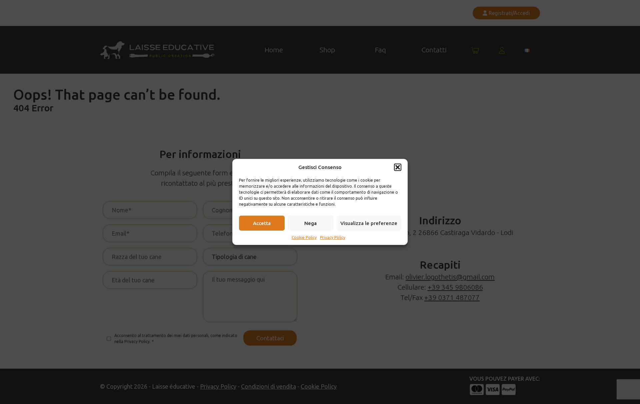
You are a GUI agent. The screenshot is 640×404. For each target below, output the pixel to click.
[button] (397, 167)
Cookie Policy (304, 237)
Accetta (262, 223)
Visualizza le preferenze (368, 223)
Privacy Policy (332, 237)
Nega (310, 223)
